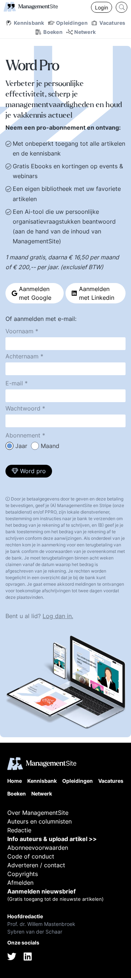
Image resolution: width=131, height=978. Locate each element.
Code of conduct (30, 856)
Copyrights (22, 873)
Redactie (19, 830)
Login (101, 7)
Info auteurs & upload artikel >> (52, 839)
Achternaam (22, 356)
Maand (50, 445)
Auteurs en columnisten (39, 821)
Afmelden (20, 882)
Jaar (21, 445)
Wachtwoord (22, 408)
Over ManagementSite (37, 812)
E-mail (14, 383)
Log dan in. (58, 616)
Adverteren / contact (36, 865)
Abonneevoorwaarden (37, 847)
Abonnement (22, 435)
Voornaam (19, 331)
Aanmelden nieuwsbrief (41, 891)
